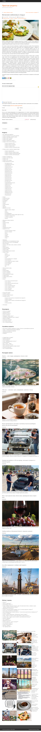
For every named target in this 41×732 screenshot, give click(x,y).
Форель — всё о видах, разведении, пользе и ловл (15, 356)
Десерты (4, 206)
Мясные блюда (6, 243)
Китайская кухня (8, 176)
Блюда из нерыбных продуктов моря (12, 152)
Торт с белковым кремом (7, 322)
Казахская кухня (8, 174)
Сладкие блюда (6, 275)
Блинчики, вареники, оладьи (10, 230)
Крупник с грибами (6, 625)
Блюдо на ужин (6, 199)
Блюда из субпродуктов (7, 156)
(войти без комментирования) (16, 105)
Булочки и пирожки (8, 231)
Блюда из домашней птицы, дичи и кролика (11, 135)
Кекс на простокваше (7, 320)
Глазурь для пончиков (7, 319)
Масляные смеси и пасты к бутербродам (10, 242)
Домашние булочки (6, 620)
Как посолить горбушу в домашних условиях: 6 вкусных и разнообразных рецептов (18, 328)
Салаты (6, 301)
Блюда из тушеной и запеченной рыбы (12, 154)
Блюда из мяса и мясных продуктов (9, 141)
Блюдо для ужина (6, 18)
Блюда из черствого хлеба (8, 157)
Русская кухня (7, 181)
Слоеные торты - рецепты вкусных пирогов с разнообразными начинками (16, 616)
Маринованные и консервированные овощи (11, 241)
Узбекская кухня (8, 188)
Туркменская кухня (8, 187)
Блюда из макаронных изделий (8, 140)
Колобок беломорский (7, 347)
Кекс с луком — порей (7, 343)
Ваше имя (5, 102)
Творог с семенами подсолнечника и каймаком (11, 329)
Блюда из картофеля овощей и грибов (10, 136)
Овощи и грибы (6, 249)
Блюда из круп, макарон (7, 139)
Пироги (6, 235)
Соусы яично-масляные (9, 290)
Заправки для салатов (7, 227)
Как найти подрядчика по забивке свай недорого (14, 565)
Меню (5, 1)
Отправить (5, 122)
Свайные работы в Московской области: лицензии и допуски (17, 531)
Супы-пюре (7, 264)
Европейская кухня (8, 171)
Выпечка (4, 201)
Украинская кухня (8, 190)
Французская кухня (8, 191)
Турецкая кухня (8, 186)
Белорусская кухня (8, 169)
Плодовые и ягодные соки (10, 215)
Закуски (4, 226)
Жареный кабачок (6, 312)
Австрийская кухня (8, 163)
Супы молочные (8, 259)
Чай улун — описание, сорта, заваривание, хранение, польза (17, 389)
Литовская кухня (8, 179)
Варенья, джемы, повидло (10, 209)
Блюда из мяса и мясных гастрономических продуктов (15, 297)
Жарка (12, 18)
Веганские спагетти (6, 313)
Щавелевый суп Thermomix (8, 608)
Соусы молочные (8, 284)
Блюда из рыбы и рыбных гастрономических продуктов (15, 300)
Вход (38, 729)
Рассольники (7, 255)
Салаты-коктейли (8, 302)
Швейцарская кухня (8, 192)
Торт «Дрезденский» (6, 626)
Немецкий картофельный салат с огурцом (10, 317)
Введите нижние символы (7, 119)
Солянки (6, 256)
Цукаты (6, 218)
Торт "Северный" (6, 619)
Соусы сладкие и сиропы (9, 286)
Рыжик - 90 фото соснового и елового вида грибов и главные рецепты (16, 615)
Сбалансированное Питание (8, 274)
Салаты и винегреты (6, 272)
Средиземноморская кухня (10, 182)
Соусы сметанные (8, 288)
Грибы (4, 205)
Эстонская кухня (8, 193)
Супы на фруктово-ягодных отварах (11, 261)
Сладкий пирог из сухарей (8, 337)
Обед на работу (6, 247)
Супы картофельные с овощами (11, 258)
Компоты (6, 212)
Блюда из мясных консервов (10, 144)
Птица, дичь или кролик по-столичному (10, 610)
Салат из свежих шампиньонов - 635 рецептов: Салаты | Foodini (14, 614)
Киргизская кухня (8, 175)
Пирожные (7, 236)
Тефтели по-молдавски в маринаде (9, 330)
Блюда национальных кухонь (8, 161)
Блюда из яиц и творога (7, 160)
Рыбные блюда (6, 270)
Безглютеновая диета (22, 18)
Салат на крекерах (6, 314)
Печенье (6, 234)
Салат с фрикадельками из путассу (9, 341)
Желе (6, 210)
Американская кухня (9, 166)
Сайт (20, 110)
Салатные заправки (6, 271)
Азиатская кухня (8, 165)
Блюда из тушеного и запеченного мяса (12, 147)
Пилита (4, 602)
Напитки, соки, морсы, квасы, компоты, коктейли (12, 244)
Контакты (34, 729)
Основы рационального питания (9, 250)
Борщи (6, 253)
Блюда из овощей (8, 299)
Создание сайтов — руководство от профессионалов (35, 674)
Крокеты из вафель (6, 318)
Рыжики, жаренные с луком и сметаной (10, 621)
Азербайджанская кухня (9, 164)
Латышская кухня (8, 177)
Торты (6, 237)
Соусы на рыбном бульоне (10, 285)
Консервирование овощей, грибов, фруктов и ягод (14, 214)
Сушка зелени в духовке (7, 624)
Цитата (10, 86)
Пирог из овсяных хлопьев (8, 344)
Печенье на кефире (6, 311)
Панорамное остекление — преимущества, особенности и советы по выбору (34, 679)
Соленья (4, 277)
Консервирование (8, 213)
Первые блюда (5, 252)
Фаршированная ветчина (7, 332)
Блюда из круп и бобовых (7, 138)
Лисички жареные (6, 339)
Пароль (21, 107)
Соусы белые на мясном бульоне (11, 280)
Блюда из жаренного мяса (10, 143)
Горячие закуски (6, 204)
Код (13, 86)
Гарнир (4, 203)
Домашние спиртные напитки (8, 220)
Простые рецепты (9, 6)
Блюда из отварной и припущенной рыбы (12, 153)
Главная (30, 729)
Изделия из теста (6, 228)
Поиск (17, 128)
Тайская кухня (7, 185)
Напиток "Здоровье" (6, 618)
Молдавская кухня (8, 180)
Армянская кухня (8, 168)
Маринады (5, 239)
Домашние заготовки (7, 207)
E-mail (3, 107)
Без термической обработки (8, 134)
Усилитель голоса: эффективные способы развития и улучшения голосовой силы (34, 696)
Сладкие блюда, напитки (7, 276)
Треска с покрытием (6, 603)
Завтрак (15, 18)
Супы (6, 257)
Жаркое (4, 223)
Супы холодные (8, 263)
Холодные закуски (6, 296)
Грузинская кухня (8, 170)
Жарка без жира (6, 222)
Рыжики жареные (6, 342)
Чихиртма (5, 333)
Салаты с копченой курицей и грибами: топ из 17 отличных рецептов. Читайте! (17, 609)
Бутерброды (5, 200)
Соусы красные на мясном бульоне (11, 283)
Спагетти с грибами (6, 613)
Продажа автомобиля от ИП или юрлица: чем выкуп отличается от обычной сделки (34, 648)
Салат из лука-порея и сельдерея (32, 12)
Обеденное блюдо (6, 248)
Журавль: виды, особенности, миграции (34, 685)
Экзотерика (5, 304)
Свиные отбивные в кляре (8, 12)
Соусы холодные (8, 289)
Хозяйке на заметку (6, 293)
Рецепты (4, 269)
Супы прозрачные (8, 262)
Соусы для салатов (6, 292)
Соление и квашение (9, 217)
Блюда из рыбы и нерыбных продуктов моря (11, 149)
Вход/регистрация (12, 105)
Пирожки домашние (6, 338)
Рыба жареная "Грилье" (7, 604)
